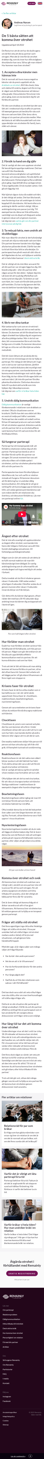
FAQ (4, 1374)
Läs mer (32, 3)
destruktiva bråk (32, 258)
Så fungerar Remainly (11, 1360)
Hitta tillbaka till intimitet (13, 1324)
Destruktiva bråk (9, 1328)
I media (6, 1378)
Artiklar (6, 1347)
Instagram (7, 1396)
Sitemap (6, 1425)
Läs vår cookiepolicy (18, 1456)
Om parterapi (8, 1310)
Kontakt (6, 1383)
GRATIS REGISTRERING (22, 1273)
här (21, 498)
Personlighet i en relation (13, 1337)
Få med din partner (10, 1342)
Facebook (7, 1401)
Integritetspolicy (9, 1416)
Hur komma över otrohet (13, 1333)
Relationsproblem (10, 1314)
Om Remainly (8, 1365)
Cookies (6, 1421)
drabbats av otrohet (11, 85)
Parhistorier (7, 1369)
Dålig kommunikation (11, 404)
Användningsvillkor (10, 1412)
